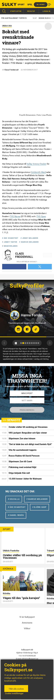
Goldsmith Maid (38, 172)
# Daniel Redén (16, 515)
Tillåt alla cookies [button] (16, 689)
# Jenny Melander (29, 238)
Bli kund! (41, 4)
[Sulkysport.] (6, 4)
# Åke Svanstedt (10, 238)
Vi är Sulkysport (27, 617)
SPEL (29, 4)
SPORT (21, 4)
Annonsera (27, 622)
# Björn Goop (39, 507)
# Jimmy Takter (9, 242)
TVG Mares (15, 216)
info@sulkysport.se (30, 659)
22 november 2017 (29, 70)
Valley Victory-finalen (36, 164)
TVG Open (41, 216)
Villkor (27, 628)
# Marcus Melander (29, 242)
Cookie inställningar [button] (14, 693)
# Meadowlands (10, 246)
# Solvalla (14, 499)
